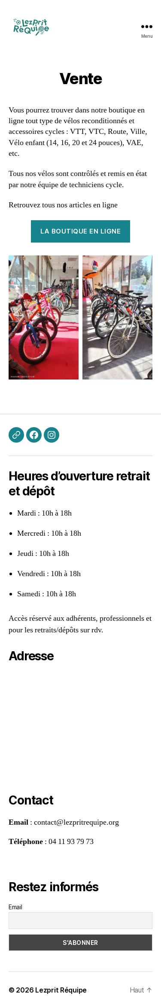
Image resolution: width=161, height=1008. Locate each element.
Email (15, 907)
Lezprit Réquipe (61, 990)
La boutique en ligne (80, 231)
